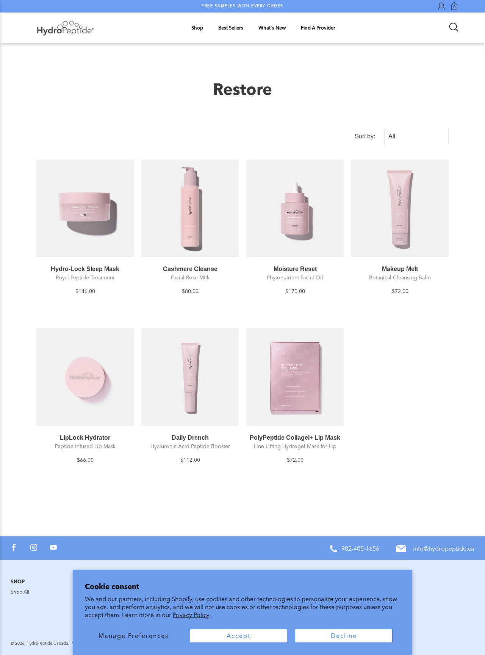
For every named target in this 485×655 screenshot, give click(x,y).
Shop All (20, 592)
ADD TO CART (85, 247)
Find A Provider (318, 28)
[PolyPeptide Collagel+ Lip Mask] (295, 377)
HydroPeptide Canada (47, 643)
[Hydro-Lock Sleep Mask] (85, 208)
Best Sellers (230, 28)
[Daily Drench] (190, 377)
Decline (344, 635)
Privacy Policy (191, 615)
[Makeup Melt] (400, 208)
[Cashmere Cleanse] (190, 208)
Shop (197, 28)
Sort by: (365, 136)
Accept (238, 635)
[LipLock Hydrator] (85, 377)
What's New (272, 28)
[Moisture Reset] (295, 208)
